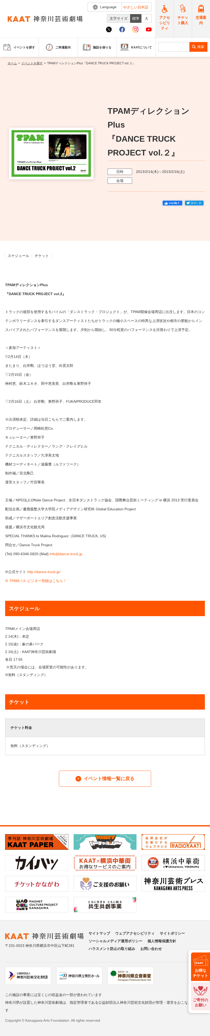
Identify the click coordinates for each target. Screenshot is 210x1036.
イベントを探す (32, 63)
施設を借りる (102, 47)
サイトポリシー (172, 933)
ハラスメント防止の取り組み (112, 949)
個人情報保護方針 (162, 941)
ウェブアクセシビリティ (135, 933)
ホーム (12, 63)
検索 (200, 47)
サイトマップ (99, 933)
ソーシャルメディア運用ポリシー (115, 941)
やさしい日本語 (135, 7)
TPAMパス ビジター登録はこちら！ (38, 581)
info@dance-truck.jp (66, 554)
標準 (135, 18)
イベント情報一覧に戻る (109, 778)
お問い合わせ (151, 949)
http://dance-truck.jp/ (44, 572)
